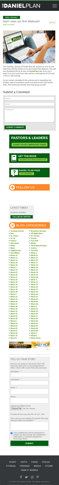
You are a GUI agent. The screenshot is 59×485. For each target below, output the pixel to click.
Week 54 (13, 314)
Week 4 (13, 294)
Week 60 (34, 321)
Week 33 (34, 285)
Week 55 (34, 314)
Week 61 (13, 323)
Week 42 (34, 297)
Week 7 (34, 333)
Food (34, 462)
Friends (25, 466)
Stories (34, 248)
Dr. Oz (12, 238)
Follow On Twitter (22, 217)
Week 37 (34, 289)
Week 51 (34, 309)
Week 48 (34, 304)
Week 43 (13, 299)
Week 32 (13, 285)
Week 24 (34, 272)
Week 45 (13, 302)
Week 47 (13, 304)
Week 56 (13, 316)
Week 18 (13, 265)
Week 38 (13, 292)
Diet (12, 233)
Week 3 (34, 280)
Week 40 (34, 294)
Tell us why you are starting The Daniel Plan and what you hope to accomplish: (29, 419)
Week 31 (34, 282)
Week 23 (13, 272)
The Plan (34, 251)
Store (49, 466)
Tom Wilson (15, 253)
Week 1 (34, 253)
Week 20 (34, 268)
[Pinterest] (38, 477)
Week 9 (13, 338)
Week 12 (13, 258)
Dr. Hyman (35, 236)
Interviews (14, 243)
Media (33, 243)
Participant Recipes (39, 246)
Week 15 (34, 260)
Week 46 (34, 302)
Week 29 (13, 280)
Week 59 (34, 319)
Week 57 (34, 316)
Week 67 (13, 331)
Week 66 (34, 328)
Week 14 (13, 260)
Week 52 (13, 311)
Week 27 (13, 277)
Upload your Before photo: (20, 406)
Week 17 (34, 263)
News (12, 246)
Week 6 (13, 321)
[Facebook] (21, 477)
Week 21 (13, 270)
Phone (13, 397)
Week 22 (34, 270)
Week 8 (34, 336)
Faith (24, 462)
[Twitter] (26, 477)
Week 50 (13, 309)
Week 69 (13, 333)
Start (12, 462)
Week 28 (34, 277)
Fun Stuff (34, 241)
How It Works (29, 470)
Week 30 (13, 282)
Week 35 (34, 287)
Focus (46, 462)
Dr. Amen (14, 236)
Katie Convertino (8, 24)
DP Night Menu (37, 233)
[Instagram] (32, 477)
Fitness (13, 241)
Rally (12, 248)
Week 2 (13, 268)
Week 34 (13, 287)
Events (34, 238)
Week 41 (13, 297)
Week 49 (13, 306)
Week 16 (13, 263)
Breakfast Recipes (38, 231)
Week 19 (34, 265)
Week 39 (34, 292)
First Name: (15, 372)
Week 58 (13, 319)
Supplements (15, 251)
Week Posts (36, 338)
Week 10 (13, 255)
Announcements (17, 231)
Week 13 (34, 258)
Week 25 (13, 275)
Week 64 (34, 326)
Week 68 (34, 331)
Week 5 (34, 306)
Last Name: (15, 380)
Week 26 (34, 275)
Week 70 (13, 336)
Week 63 (13, 326)
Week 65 (13, 328)
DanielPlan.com (35, 71)
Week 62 (34, 323)
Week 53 (34, 311)
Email (13, 388)
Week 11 (34, 255)
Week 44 (34, 299)
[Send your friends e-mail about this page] (52, 22)
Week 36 (13, 289)
